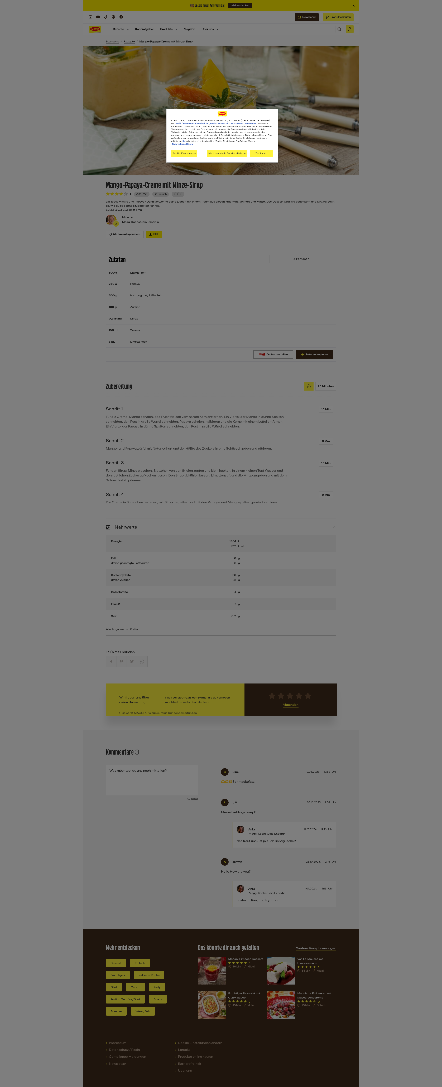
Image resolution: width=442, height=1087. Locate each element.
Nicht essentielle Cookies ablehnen (227, 153)
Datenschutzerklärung (182, 144)
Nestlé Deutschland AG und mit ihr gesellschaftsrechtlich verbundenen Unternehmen (216, 123)
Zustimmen (261, 153)
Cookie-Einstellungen (184, 153)
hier (184, 141)
